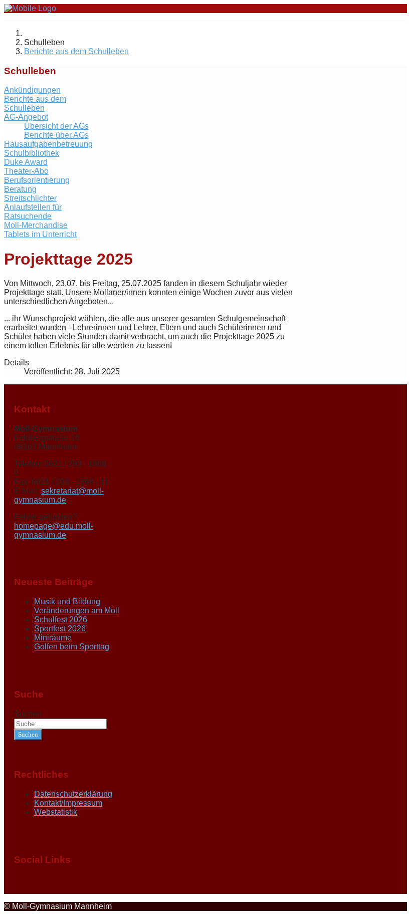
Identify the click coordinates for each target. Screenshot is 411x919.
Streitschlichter (30, 198)
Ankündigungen (32, 90)
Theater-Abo (26, 171)
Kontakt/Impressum (68, 803)
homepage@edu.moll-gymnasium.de (53, 530)
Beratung (20, 189)
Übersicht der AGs (56, 126)
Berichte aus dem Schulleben (35, 103)
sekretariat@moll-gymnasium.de (59, 495)
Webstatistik (55, 812)
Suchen (28, 714)
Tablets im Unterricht (40, 234)
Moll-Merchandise (36, 225)
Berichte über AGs (56, 135)
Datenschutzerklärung (73, 794)
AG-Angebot (26, 117)
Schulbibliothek (31, 153)
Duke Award (26, 162)
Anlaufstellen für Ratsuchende (33, 211)
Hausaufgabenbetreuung (48, 144)
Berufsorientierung (37, 180)
